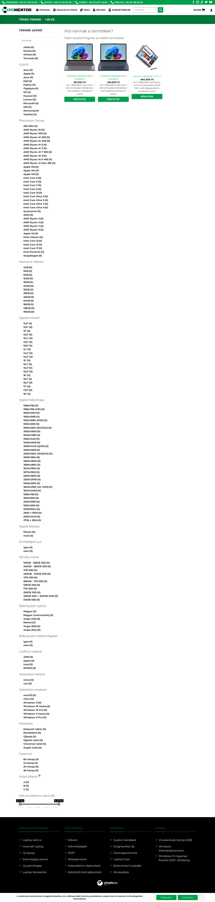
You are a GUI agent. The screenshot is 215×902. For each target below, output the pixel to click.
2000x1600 (31, 431)
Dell (27, 81)
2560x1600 (31, 450)
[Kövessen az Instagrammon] (197, 2)
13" (26, 331)
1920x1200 (31, 424)
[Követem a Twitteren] (206, 2)
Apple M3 (31, 167)
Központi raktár (34, 729)
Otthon (29, 54)
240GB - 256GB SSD (37, 566)
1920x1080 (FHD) (35, 420)
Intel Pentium (33, 252)
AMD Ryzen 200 (35, 133)
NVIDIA (29, 668)
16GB (28, 282)
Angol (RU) (32, 630)
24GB (28, 286)
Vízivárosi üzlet (34, 743)
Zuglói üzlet (32, 747)
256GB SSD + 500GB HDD (40, 596)
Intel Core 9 (32, 189)
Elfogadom (166, 897)
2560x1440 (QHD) (36, 446)
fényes (29, 532)
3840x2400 (32, 490)
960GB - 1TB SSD (35, 581)
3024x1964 (31, 468)
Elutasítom (187, 897)
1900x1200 (31, 412)
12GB (28, 278)
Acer (28, 70)
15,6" (28, 371)
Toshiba (30, 114)
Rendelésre (32, 732)
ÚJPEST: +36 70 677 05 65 (93, 2)
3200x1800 (31, 475)
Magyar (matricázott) (38, 615)
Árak (87, 10)
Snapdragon (32, 255)
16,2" (27, 382)
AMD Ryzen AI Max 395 (39, 163)
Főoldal (44, 10)
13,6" (27, 345)
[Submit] (160, 10)
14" (27, 349)
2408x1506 (31, 442)
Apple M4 (31, 170)
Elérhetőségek (121, 10)
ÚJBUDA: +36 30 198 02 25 (128, 2)
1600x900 (31, 498)
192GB (28, 311)
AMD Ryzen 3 (33, 218)
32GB (28, 289)
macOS (29, 695)
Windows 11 (32, 702)
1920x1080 (31, 416)
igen (28, 547)
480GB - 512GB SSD (37, 573)
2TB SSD (30, 570)
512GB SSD (31, 599)
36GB (28, 293)
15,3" (27, 367)
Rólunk (101, 10)
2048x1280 (31, 435)
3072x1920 (31, 472)
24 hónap (31, 766)
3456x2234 (31, 483)
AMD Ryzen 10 (34, 129)
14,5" (28, 356)
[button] (199, 10)
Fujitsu (29, 84)
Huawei (30, 96)
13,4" (28, 338)
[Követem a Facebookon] (193, 2)
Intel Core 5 (32, 181)
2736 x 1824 (32, 520)
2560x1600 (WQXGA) (38, 453)
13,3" (27, 334)
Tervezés (30, 58)
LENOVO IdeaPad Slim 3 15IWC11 (80, 77)
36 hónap (30, 770)
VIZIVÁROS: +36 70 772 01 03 (21, 2)
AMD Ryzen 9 (33, 229)
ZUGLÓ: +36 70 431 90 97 (58, 2)
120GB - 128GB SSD (36, 562)
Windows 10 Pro (35, 710)
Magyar (29, 611)
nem (28, 551)
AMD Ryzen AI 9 (35, 155)
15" (27, 360)
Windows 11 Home (36, 713)
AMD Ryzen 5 (33, 222)
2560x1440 (31, 516)
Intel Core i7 (32, 248)
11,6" (27, 323)
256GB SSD (32, 592)
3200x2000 (32, 479)
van (27, 683)
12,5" (27, 327)
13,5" (27, 342)
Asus (28, 77)
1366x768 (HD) (34, 409)
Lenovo (29, 99)
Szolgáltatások (67, 10)
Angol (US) (31, 618)
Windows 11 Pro (34, 717)
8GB (27, 274)
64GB (28, 300)
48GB (28, 297)
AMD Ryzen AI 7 (35, 148)
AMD (28, 215)
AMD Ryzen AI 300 (36, 137)
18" (27, 393)
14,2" (28, 353)
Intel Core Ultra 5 (35, 200)
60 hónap (31, 759)
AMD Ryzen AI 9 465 (37, 159)
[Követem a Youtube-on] (210, 2)
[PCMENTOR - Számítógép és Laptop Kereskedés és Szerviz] (16, 10)
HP (27, 92)
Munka (29, 51)
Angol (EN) (31, 626)
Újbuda (29, 736)
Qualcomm (32, 211)
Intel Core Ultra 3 (35, 196)
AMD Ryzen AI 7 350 (37, 152)
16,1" (27, 379)
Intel (28, 664)
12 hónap (30, 763)
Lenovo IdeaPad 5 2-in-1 (147, 76)
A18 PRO (30, 126)
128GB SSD (31, 585)
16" (27, 375)
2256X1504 (31, 509)
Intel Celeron (33, 237)
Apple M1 (30, 233)
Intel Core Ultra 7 (35, 203)
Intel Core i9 (32, 192)
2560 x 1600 (32, 512)
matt (28, 535)
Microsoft (31, 103)
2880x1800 (32, 461)
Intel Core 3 (32, 178)
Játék (28, 47)
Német (29, 622)
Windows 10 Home (36, 706)
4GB (27, 267)
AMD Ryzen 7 (33, 226)
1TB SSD (30, 588)
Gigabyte (30, 88)
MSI (27, 107)
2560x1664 (31, 457)
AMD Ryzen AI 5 (35, 144)
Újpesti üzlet (33, 740)
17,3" (27, 390)
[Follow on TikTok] (202, 2)
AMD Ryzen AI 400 (36, 140)
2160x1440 (31, 438)
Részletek (79, 99)
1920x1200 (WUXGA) (37, 427)
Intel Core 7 (32, 185)
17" (27, 386)
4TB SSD (30, 577)
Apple (28, 73)
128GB (29, 308)
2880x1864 (31, 464)
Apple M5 (31, 174)
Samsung (31, 110)
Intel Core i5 (32, 244)
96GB (28, 304)
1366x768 (30, 405)
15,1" (27, 364)
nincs (28, 680)
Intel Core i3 (32, 240)
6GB (27, 271)
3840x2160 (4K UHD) (37, 487)
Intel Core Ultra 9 (35, 207)
